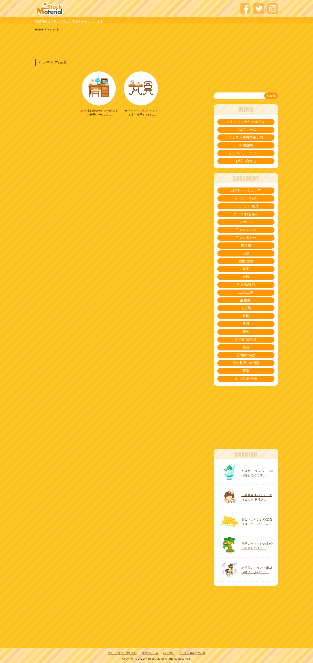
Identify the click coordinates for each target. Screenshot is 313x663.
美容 (246, 347)
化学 (246, 269)
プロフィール (246, 129)
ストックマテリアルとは (246, 122)
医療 (246, 276)
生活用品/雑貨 (246, 339)
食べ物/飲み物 (246, 378)
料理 (246, 316)
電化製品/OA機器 (245, 363)
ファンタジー (246, 237)
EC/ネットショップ (246, 190)
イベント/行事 (246, 198)
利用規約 (246, 145)
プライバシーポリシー (246, 153)
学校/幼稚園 (246, 284)
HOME (39, 29)
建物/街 (246, 300)
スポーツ (246, 222)
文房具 (246, 308)
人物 (246, 253)
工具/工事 (245, 292)
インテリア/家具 (246, 206)
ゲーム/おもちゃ (246, 214)
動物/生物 (245, 261)
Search (271, 95)
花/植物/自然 (246, 355)
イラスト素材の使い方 (246, 137)
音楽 (246, 371)
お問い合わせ (246, 161)
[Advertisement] (120, 44)
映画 (246, 331)
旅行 (246, 324)
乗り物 (246, 245)
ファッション (246, 229)
